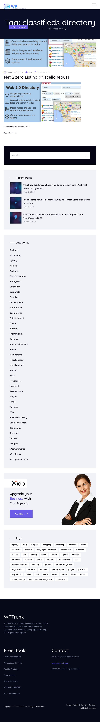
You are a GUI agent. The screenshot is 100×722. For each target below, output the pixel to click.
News (12, 375)
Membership (16, 354)
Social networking (18, 417)
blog (25, 544)
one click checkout (19, 564)
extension (80, 549)
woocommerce (18, 579)
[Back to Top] (94, 718)
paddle (48, 564)
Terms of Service (88, 705)
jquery (65, 554)
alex (30, 72)
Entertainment (17, 318)
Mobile (13, 370)
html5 (43, 554)
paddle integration (64, 564)
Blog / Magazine (18, 276)
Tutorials (14, 433)
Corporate (15, 292)
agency (15, 544)
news (77, 559)
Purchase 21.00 (23, 126)
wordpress (61, 579)
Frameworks (16, 333)
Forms (13, 323)
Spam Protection (18, 422)
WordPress (15, 454)
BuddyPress (15, 281)
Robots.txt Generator (12, 687)
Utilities (13, 438)
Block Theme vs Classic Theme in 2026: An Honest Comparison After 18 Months (56, 201)
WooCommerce (17, 449)
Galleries (14, 339)
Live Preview (10, 126)
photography (58, 569)
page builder (17, 569)
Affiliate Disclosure (88, 708)
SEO (12, 412)
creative (28, 549)
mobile (39, 559)
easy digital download (46, 549)
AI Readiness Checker (13, 663)
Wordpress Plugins (19, 459)
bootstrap (60, 544)
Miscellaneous (18, 27)
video (64, 574)
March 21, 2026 (29, 221)
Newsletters (15, 381)
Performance (16, 391)
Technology (15, 428)
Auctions (14, 271)
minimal (28, 559)
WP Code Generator (12, 657)
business (73, 544)
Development (16, 302)
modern (50, 559)
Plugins (13, 396)
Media (13, 349)
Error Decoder (10, 675)
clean (83, 544)
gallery (33, 554)
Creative (14, 297)
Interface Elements (19, 344)
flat (24, 554)
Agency (13, 260)
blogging (47, 544)
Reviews (14, 407)
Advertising (15, 255)
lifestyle (75, 554)
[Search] (87, 155)
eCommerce (16, 307)
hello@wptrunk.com (60, 663)
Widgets (14, 443)
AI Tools (13, 265)
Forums (13, 328)
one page (36, 564)
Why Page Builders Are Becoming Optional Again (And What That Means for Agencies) (55, 187)
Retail (12, 401)
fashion (15, 554)
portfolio (82, 569)
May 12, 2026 (29, 192)
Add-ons (14, 250)
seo (37, 574)
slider (54, 574)
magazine (16, 559)
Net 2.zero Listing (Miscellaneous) (36, 77)
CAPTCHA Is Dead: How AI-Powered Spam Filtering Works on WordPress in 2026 (53, 216)
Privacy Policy (72, 705)
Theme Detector (11, 681)
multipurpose (64, 559)
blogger (34, 544)
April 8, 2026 (28, 207)
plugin (71, 569)
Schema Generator (12, 693)
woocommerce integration (40, 579)
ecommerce (66, 549)
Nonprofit (14, 386)
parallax (31, 569)
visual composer (78, 574)
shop (45, 574)
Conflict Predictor (11, 669)
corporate (16, 549)
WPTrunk (23, 706)
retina (28, 574)
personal (43, 569)
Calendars (15, 286)
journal (54, 554)
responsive (16, 574)
